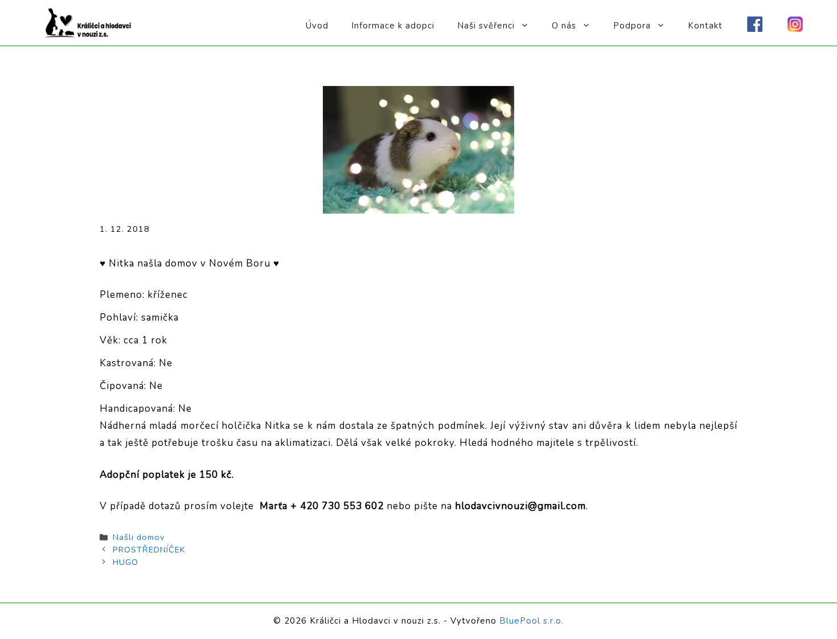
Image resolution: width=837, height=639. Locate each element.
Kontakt (705, 25)
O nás (564, 25)
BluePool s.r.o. (531, 620)
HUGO (125, 562)
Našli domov (139, 537)
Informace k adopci (392, 25)
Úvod (317, 25)
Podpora (632, 25)
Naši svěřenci (486, 25)
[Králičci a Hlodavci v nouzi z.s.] (88, 21)
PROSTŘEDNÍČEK (149, 549)
